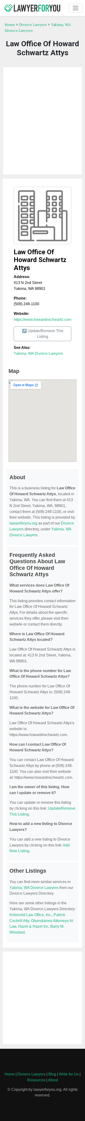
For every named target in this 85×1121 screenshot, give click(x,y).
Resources (36, 1080)
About (53, 1080)
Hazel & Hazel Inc (33, 926)
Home (10, 24)
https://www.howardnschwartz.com (42, 319)
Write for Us (69, 1074)
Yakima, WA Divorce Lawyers (38, 353)
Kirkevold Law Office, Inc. (30, 915)
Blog (52, 1074)
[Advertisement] (42, 120)
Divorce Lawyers (33, 24)
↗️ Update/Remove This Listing (42, 333)
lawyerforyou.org (23, 523)
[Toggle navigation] (75, 8)
